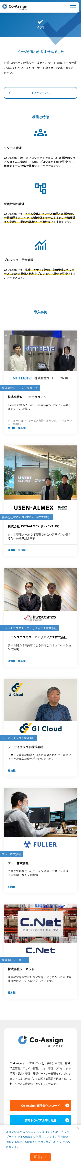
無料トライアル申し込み (40, 1120)
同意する (40, 1157)
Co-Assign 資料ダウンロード (40, 1105)
